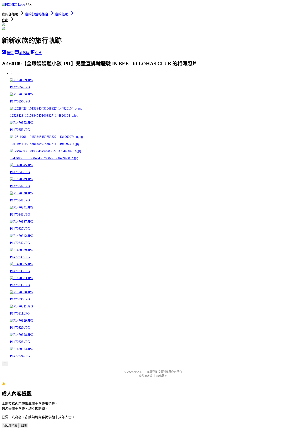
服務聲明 (161, 375)
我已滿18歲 (10, 425)
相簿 (10, 53)
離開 (24, 425)
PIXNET (138, 371)
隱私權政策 (145, 375)
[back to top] (5, 363)
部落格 (24, 53)
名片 (38, 53)
